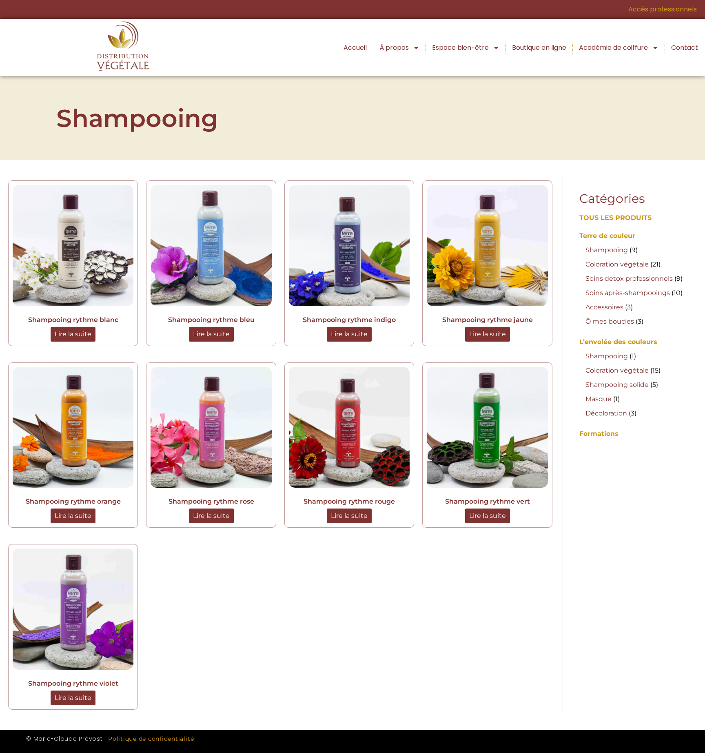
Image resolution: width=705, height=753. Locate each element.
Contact (684, 47)
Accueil (355, 47)
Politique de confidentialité (151, 738)
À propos (394, 47)
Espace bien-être (460, 47)
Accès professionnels (662, 9)
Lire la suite (73, 334)
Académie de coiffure (613, 47)
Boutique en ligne (539, 47)
